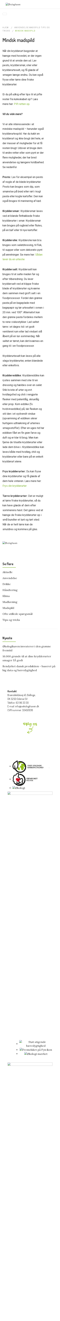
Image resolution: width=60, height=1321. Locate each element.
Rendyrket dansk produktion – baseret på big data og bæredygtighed (28, 668)
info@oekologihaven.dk (27, 706)
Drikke (6, 584)
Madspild (34, 27)
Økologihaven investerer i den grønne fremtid (26, 648)
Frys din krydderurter (14, 485)
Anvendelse (21, 27)
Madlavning (9, 602)
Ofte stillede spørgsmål (17, 614)
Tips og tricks (11, 619)
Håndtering (10, 590)
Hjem (6, 27)
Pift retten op (22, 104)
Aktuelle (7, 572)
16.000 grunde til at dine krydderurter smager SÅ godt (26, 658)
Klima (6, 596)
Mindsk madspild (25, 31)
